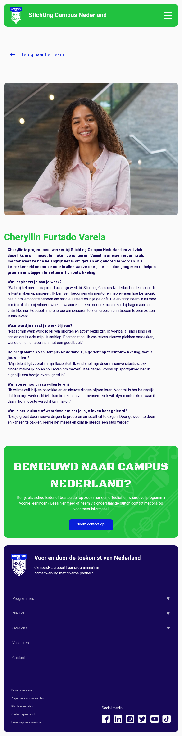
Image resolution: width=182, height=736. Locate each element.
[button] (91, 598)
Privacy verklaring (23, 690)
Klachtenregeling (22, 706)
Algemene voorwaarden (27, 698)
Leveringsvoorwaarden (27, 723)
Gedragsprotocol (23, 715)
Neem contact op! (91, 524)
